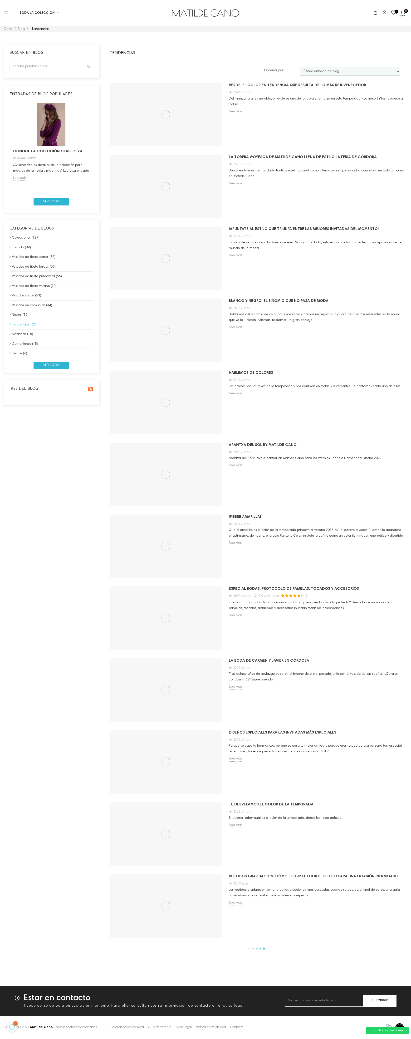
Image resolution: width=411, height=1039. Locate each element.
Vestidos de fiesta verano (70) (34, 286)
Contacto (236, 1027)
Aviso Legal (184, 1027)
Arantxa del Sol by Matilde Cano (263, 445)
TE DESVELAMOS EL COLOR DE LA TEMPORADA (271, 804)
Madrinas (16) (22, 334)
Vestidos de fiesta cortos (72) (33, 257)
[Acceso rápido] (382, 13)
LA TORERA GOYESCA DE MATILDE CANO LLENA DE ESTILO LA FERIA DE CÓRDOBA (303, 157)
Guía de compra (159, 1027)
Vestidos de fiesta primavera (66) (37, 276)
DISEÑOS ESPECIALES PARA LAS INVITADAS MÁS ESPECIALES (282, 732)
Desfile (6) (19, 353)
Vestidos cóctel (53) (26, 295)
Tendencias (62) (24, 324)
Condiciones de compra (127, 1027)
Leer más (19, 178)
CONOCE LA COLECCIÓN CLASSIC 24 (47, 151)
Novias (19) (20, 315)
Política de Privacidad (211, 1027)
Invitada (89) (21, 247)
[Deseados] (393, 13)
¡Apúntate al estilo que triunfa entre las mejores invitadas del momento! (304, 229)
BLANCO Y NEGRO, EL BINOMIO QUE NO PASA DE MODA (278, 301)
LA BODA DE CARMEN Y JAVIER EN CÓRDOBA (269, 661)
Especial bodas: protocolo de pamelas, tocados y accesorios (294, 589)
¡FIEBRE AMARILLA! (245, 517)
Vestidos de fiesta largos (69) (34, 267)
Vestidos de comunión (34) (32, 305)
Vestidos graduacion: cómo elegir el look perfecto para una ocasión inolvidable (314, 876)
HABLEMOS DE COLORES (251, 373)
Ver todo (51, 201)
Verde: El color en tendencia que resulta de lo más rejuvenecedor (297, 85)
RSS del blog (24, 389)
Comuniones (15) (25, 344)
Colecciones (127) (25, 238)
